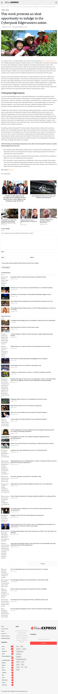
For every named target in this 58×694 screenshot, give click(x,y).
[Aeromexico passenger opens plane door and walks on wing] (5, 479)
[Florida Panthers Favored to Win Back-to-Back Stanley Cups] (5, 367)
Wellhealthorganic (5, 638)
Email (2, 257)
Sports (4, 665)
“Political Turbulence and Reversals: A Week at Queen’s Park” (46, 221)
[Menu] (2, 3)
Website (32, 257)
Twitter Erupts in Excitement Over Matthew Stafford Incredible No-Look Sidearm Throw (33, 496)
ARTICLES (10, 170)
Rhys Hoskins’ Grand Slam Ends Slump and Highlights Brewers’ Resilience (29, 358)
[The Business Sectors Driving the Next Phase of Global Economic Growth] (5, 603)
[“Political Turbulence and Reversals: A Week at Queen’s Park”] (48, 213)
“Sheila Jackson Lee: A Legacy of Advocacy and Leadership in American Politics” (31, 346)
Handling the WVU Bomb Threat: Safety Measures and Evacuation (27, 515)
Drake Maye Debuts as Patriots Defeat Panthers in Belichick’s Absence (28, 277)
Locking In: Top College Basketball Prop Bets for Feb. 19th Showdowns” (29, 450)
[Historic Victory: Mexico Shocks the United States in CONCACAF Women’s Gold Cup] (5, 445)
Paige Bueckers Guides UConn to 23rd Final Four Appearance (26, 405)
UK (3, 675)
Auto (3, 677)
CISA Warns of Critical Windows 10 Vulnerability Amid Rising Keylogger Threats (31, 294)
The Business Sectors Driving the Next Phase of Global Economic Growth (29, 599)
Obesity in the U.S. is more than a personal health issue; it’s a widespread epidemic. (32, 287)
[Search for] (56, 3)
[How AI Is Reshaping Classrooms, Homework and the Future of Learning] (5, 573)
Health (3, 662)
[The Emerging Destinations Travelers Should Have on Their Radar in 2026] (5, 583)
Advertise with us (5, 636)
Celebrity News (6, 660)
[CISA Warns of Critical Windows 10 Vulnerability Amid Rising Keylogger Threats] (5, 296)
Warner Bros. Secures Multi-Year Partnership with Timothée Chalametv (29, 412)
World (11, 6)
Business (4, 651)
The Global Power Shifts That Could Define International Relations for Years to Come (8, 221)
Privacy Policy (4, 628)
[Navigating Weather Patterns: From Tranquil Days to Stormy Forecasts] (5, 401)
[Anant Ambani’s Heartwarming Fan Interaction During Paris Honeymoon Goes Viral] (5, 303)
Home (3, 6)
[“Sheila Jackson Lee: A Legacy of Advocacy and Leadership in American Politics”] (5, 351)
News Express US (23, 691)
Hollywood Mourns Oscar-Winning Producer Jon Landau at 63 (28, 221)
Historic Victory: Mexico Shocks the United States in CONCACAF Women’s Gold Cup (32, 443)
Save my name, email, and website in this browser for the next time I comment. (20, 263)
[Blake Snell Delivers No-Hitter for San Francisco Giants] (5, 329)
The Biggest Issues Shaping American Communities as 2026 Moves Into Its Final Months (33, 320)
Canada (3, 10)
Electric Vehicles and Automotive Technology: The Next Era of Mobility (29, 589)
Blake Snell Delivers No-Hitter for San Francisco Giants (25, 327)
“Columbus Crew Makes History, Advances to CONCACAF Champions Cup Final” (31, 372)
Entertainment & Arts (7, 656)
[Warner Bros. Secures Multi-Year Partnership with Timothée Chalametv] (5, 414)
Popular (43, 563)
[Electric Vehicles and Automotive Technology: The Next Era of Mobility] (5, 593)
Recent (15, 563)
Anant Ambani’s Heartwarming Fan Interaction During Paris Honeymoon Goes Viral (31, 301)
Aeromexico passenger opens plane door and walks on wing (26, 476)
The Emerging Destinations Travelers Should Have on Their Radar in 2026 (29, 580)
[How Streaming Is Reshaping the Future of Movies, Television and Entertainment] (5, 613)
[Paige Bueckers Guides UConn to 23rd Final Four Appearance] (5, 408)
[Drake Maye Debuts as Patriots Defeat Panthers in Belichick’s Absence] (5, 281)
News (7, 6)
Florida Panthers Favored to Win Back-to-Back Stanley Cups (26, 365)
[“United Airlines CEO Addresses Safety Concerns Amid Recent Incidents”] (5, 423)
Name (3, 251)
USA (3, 667)
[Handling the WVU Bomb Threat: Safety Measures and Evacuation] (5, 519)
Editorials (4, 685)
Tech (3, 653)
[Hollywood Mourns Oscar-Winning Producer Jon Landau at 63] (29, 213)
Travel (3, 682)
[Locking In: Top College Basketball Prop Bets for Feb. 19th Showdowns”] (5, 454)
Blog (3, 646)
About (2, 631)
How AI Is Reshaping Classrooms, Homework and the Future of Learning (29, 569)
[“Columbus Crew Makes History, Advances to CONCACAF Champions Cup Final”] (5, 374)
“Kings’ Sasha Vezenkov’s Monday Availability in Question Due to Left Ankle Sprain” (31, 484)
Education (4, 680)
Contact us (3, 633)
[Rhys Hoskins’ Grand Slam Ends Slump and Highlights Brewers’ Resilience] (5, 361)
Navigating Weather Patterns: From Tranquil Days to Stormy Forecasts (29, 399)
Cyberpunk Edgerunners (49, 61)
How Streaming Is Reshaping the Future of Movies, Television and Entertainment (31, 608)
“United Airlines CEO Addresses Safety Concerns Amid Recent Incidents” (29, 419)
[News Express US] (12, 2)
